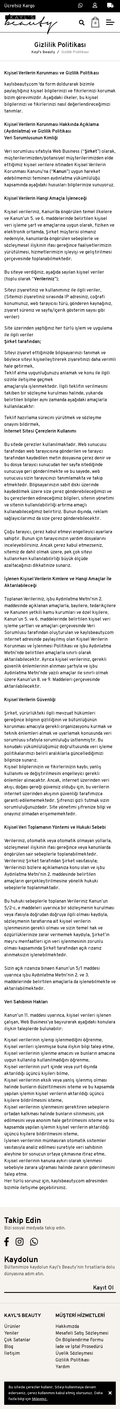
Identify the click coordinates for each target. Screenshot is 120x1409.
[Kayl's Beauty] (31, 24)
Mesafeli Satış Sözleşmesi (82, 1333)
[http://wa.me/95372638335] (34, 1244)
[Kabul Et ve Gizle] (110, 1393)
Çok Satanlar (17, 1340)
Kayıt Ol (103, 1287)
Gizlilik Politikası (72, 1360)
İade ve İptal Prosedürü (79, 1347)
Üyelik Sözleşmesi (74, 1353)
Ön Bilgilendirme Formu (79, 1340)
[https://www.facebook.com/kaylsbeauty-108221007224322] (6, 1244)
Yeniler (11, 1333)
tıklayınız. (39, 1399)
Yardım (63, 1367)
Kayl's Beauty (43, 52)
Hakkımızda (67, 1327)
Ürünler (12, 1327)
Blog (8, 1347)
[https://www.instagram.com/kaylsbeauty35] (19, 1244)
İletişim (12, 1353)
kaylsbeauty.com (97, 633)
